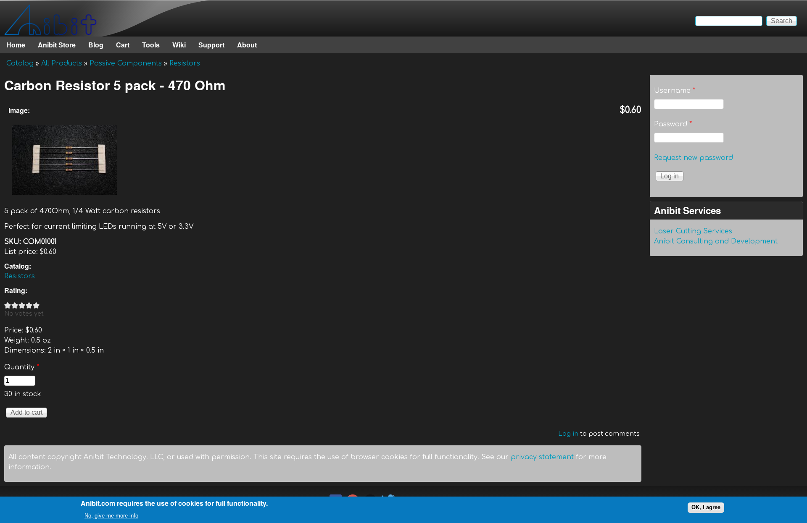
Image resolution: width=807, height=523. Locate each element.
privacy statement (542, 457)
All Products (61, 63)
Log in (568, 433)
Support (211, 45)
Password (673, 124)
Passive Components (126, 63)
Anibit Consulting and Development (716, 241)
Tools (151, 45)
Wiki (179, 45)
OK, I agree (705, 507)
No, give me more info (111, 515)
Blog (95, 45)
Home (15, 45)
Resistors (184, 63)
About (247, 45)
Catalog (20, 63)
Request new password (693, 158)
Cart (122, 45)
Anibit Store (57, 45)
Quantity (21, 367)
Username (674, 90)
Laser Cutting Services (693, 231)
